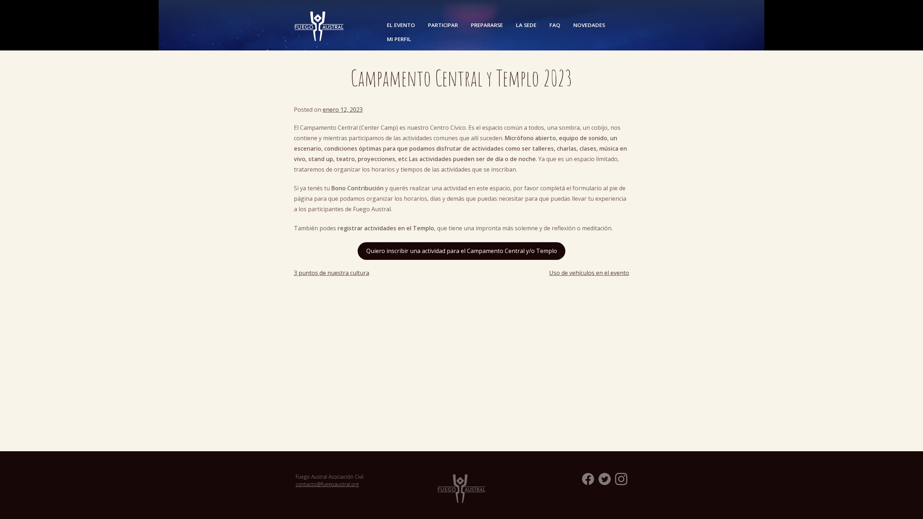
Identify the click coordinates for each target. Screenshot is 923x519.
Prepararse (487, 24)
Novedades (589, 24)
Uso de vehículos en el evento (589, 273)
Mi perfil (399, 39)
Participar (443, 24)
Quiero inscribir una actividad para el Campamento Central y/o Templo (461, 251)
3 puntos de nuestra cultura (331, 273)
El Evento (401, 24)
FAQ (554, 24)
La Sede (526, 24)
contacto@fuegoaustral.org (327, 484)
